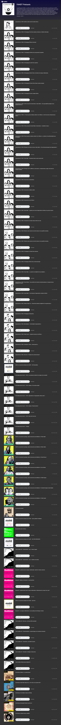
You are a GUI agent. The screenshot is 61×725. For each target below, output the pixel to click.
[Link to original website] (8, 9)
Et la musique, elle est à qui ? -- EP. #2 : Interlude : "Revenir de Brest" (26, 405)
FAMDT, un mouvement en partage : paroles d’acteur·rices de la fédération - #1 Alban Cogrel (30, 498)
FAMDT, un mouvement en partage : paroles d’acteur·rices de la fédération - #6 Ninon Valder (30, 446)
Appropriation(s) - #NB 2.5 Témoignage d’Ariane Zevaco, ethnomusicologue (27, 261)
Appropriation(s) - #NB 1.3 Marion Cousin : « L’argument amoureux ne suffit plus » (28, 334)
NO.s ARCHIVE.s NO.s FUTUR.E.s (20, 528)
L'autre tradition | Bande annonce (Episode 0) (22, 662)
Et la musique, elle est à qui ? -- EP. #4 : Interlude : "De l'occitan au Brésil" (27, 385)
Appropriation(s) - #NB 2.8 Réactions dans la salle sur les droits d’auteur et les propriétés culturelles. (32, 230)
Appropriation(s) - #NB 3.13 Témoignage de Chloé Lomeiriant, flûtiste (26, 93)
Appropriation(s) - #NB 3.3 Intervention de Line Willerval (24, 200)
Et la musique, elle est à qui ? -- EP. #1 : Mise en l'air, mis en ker (25, 416)
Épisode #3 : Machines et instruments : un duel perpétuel (24, 580)
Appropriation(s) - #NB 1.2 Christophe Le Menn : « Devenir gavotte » (26, 344)
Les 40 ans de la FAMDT (19, 508)
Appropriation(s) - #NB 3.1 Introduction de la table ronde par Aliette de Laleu (28, 220)
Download (32, 28)
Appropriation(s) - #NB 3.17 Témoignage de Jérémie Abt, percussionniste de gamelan (29, 52)
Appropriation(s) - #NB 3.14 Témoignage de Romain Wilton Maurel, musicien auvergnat (29, 83)
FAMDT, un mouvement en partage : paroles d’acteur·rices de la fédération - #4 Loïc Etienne (30, 467)
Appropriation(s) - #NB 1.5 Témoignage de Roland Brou (24, 313)
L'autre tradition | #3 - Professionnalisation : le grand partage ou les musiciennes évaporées (30, 631)
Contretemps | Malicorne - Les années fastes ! (22, 672)
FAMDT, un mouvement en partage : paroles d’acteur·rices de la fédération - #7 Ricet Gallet (30, 436)
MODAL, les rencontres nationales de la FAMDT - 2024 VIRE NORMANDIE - (27, 539)
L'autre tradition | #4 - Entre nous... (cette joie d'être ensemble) (25, 621)
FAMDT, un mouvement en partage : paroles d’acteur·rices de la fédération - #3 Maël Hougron (30, 477)
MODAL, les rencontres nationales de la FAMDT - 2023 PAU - (25, 600)
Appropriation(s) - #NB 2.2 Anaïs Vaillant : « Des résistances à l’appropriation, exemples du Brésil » (31, 293)
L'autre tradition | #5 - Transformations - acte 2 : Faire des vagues (26, 549)
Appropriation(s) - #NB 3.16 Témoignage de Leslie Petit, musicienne (26, 62)
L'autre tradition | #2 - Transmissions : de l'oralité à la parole (25, 641)
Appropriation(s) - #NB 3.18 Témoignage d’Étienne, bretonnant (25, 42)
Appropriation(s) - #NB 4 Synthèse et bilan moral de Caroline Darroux (26, 21)
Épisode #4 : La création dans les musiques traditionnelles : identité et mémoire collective (30, 569)
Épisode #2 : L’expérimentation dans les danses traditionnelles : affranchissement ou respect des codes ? (32, 590)
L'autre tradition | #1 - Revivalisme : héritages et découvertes (25, 651)
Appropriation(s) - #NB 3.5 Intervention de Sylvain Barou (24, 179)
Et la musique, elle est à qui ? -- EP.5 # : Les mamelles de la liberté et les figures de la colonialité (31, 375)
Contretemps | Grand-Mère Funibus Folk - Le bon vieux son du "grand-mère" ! (28, 682)
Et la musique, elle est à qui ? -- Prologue (22, 426)
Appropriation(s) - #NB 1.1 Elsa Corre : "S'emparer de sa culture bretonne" (27, 354)
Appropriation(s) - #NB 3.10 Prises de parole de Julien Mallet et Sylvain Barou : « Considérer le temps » (32, 125)
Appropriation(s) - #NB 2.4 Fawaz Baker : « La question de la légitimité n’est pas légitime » (30, 271)
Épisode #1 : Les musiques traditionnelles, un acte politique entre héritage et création (29, 610)
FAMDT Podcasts (23, 4)
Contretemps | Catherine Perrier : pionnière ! (22, 713)
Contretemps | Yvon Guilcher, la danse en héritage (23, 692)
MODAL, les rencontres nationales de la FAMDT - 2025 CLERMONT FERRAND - (28, 518)
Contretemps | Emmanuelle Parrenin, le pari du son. (23, 703)
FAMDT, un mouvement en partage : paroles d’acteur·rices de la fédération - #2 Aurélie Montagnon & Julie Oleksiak (34, 487)
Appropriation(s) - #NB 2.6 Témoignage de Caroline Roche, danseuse (26, 251)
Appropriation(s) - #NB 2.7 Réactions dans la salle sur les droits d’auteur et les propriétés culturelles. (32, 241)
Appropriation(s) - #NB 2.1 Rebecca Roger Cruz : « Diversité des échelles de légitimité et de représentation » (33, 303)
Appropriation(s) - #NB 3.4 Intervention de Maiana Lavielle (25, 189)
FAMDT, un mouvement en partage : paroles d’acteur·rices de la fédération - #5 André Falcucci (30, 457)
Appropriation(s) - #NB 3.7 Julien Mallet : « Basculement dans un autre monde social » (29, 158)
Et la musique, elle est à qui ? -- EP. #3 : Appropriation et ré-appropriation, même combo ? (30, 395)
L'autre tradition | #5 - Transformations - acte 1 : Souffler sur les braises (27, 559)
